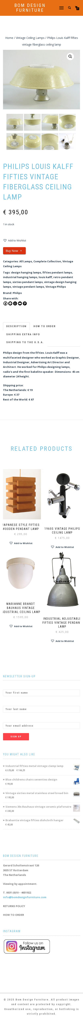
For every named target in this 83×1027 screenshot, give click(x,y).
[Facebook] (5, 303)
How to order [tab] (44, 326)
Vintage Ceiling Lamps (30, 38)
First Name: (10, 686)
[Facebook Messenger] (10, 303)
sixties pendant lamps (27, 282)
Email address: (12, 719)
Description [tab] (16, 326)
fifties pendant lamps (57, 272)
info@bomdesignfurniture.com (24, 897)
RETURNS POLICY (14, 906)
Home (9, 38)
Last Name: (10, 702)
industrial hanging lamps (20, 277)
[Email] (20, 303)
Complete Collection (47, 261)
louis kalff (45, 277)
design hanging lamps (26, 272)
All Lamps (25, 261)
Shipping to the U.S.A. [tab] (25, 342)
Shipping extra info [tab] (23, 334)
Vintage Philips (56, 286)
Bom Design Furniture (30, 8)
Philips (17, 293)
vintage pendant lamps (28, 286)
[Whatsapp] (15, 303)
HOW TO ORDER (13, 915)
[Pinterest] (25, 303)
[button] (70, 56)
